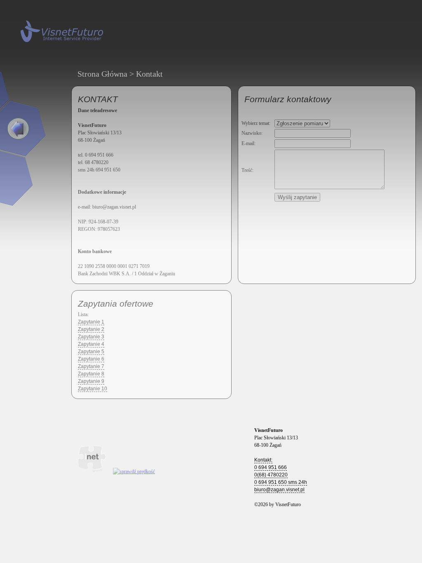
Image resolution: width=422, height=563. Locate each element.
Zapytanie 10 (92, 389)
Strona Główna (102, 73)
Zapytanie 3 (91, 337)
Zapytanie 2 (91, 329)
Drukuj (218, 273)
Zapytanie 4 (91, 344)
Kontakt (149, 73)
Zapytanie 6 (91, 359)
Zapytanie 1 (91, 322)
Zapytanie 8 (91, 374)
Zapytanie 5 (91, 351)
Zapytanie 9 (91, 381)
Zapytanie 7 (91, 366)
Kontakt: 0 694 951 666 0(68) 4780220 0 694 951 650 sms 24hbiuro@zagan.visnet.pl (280, 475)
